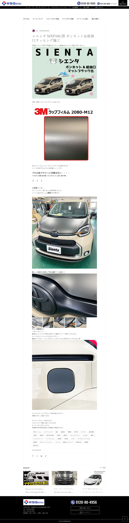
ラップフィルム (50, 438)
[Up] (124, 518)
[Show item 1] (37, 322)
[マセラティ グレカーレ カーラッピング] (36, 478)
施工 (57, 432)
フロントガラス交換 (52, 19)
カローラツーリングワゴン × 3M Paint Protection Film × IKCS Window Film (64, 491)
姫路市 (63, 432)
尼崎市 (69, 432)
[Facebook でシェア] (33, 456)
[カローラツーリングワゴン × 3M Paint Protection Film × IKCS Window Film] (64, 478)
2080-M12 (79, 442)
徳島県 (86, 442)
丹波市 (59, 435)
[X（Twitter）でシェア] (37, 456)
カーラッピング (38, 19)
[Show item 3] (59, 322)
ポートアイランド (75, 435)
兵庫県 (59, 438)
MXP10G (35, 445)
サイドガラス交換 (68, 19)
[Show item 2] (48, 322)
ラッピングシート (38, 438)
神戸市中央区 (50, 435)
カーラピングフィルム (84, 438)
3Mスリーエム (37, 432)
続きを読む (95, 19)
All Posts (26, 19)
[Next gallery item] (95, 295)
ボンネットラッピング (46, 442)
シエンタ (57, 442)
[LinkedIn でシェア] (41, 456)
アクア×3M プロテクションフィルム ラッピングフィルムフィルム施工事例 (92, 491)
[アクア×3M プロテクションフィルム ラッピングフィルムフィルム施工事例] (93, 478)
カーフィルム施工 (82, 19)
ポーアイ (83, 432)
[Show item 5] (81, 322)
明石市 (42, 435)
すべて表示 (103, 467)
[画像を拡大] (64, 295)
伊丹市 (76, 432)
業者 (92, 435)
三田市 (35, 435)
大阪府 (35, 442)
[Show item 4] (70, 322)
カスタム (85, 435)
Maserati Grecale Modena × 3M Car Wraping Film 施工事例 (35, 491)
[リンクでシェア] (46, 456)
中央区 (66, 438)
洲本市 (65, 435)
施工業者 (91, 432)
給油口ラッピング (68, 442)
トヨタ (73, 438)
